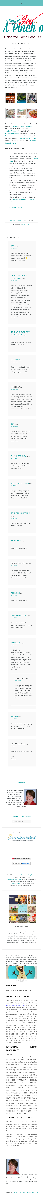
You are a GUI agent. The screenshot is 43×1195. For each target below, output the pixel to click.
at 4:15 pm (14, 746)
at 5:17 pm (14, 645)
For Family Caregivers (27, 875)
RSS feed (24, 199)
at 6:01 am (14, 458)
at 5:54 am (14, 518)
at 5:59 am (14, 485)
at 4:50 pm (14, 718)
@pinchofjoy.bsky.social (14, 879)
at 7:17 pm (14, 595)
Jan (12, 246)
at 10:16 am (14, 426)
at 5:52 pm (14, 617)
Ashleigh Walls (18, 615)
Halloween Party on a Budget (22, 126)
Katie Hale (16, 541)
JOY (12, 424)
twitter (12, 202)
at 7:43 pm (14, 280)
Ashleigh (15, 593)
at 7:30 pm (14, 248)
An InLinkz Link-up (15, 207)
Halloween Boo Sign (12, 133)
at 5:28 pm (18, 680)
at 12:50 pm (14, 337)
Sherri (14, 716)
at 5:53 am (14, 543)
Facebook (16, 199)
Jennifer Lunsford (20, 513)
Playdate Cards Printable (28, 138)
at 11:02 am (14, 389)
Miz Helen (15, 643)
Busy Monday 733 (21, 927)
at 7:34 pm (14, 565)
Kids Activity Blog (20, 483)
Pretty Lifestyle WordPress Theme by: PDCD (26, 1192)
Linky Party (26, 224)
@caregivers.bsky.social (15, 883)
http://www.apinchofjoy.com (16, 1005)
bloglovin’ (32, 199)
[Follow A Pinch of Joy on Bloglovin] (22, 864)
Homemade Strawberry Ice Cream (17, 136)
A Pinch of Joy (21, 20)
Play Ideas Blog (19, 456)
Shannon (15, 360)
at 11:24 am (14, 362)
